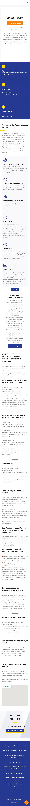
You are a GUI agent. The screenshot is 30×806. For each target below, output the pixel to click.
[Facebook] (10, 762)
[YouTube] (16, 762)
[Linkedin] (19, 762)
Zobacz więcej (14, 346)
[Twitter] (13, 762)
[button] (15, 730)
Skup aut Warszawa (15, 781)
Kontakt (15, 788)
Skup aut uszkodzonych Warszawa (15, 783)
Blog (15, 786)
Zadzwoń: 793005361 (16, 23)
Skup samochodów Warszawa (15, 785)
